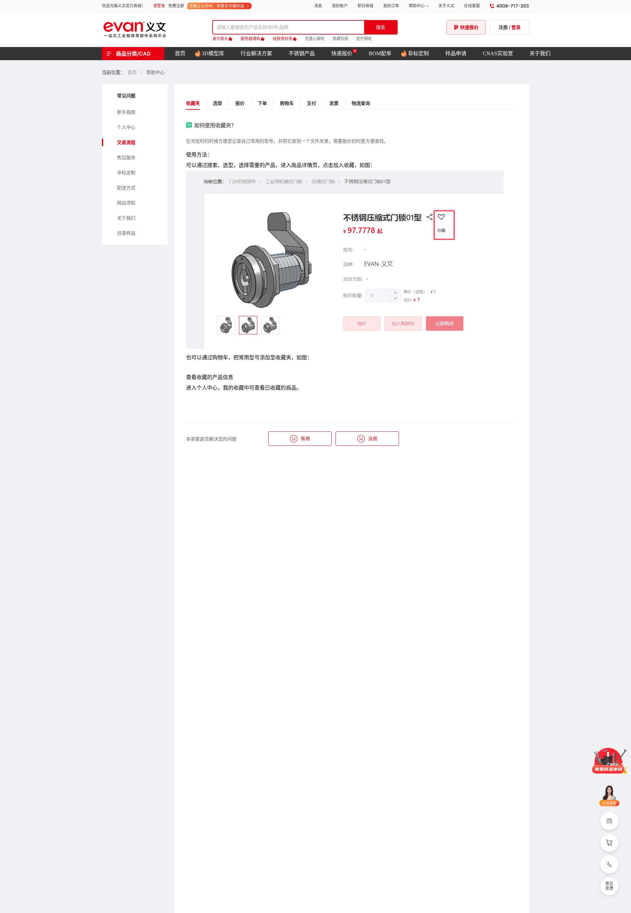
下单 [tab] (262, 103)
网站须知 (126, 202)
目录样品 (126, 233)
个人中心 (126, 127)
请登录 (159, 5)
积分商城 (365, 5)
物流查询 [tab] (361, 103)
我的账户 (340, 5)
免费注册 (176, 5)
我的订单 (391, 5)
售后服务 (126, 157)
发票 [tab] (334, 103)
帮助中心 (417, 5)
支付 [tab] (311, 103)
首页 (132, 72)
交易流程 (126, 142)
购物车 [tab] (287, 103)
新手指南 (126, 112)
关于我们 (126, 218)
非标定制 (126, 172)
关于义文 (446, 5)
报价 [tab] (240, 103)
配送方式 (126, 187)
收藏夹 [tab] (193, 103)
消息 (318, 5)
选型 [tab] (217, 103)
